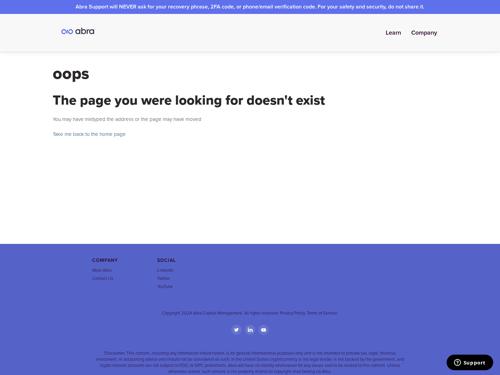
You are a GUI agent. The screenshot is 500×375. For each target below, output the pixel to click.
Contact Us (102, 278)
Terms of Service (322, 313)
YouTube (165, 286)
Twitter (163, 278)
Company (424, 32)
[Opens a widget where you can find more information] (469, 363)
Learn (393, 32)
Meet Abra (102, 270)
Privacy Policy (292, 313)
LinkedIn (165, 270)
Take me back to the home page (89, 134)
